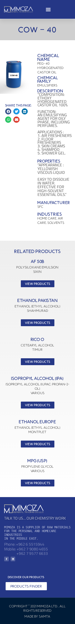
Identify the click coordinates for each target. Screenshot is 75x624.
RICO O (37, 339)
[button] (48, 9)
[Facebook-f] (6, 559)
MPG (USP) (38, 460)
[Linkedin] (13, 559)
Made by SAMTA (37, 616)
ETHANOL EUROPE (37, 421)
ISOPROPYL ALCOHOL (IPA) (37, 378)
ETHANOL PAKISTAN (38, 300)
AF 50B (37, 261)
